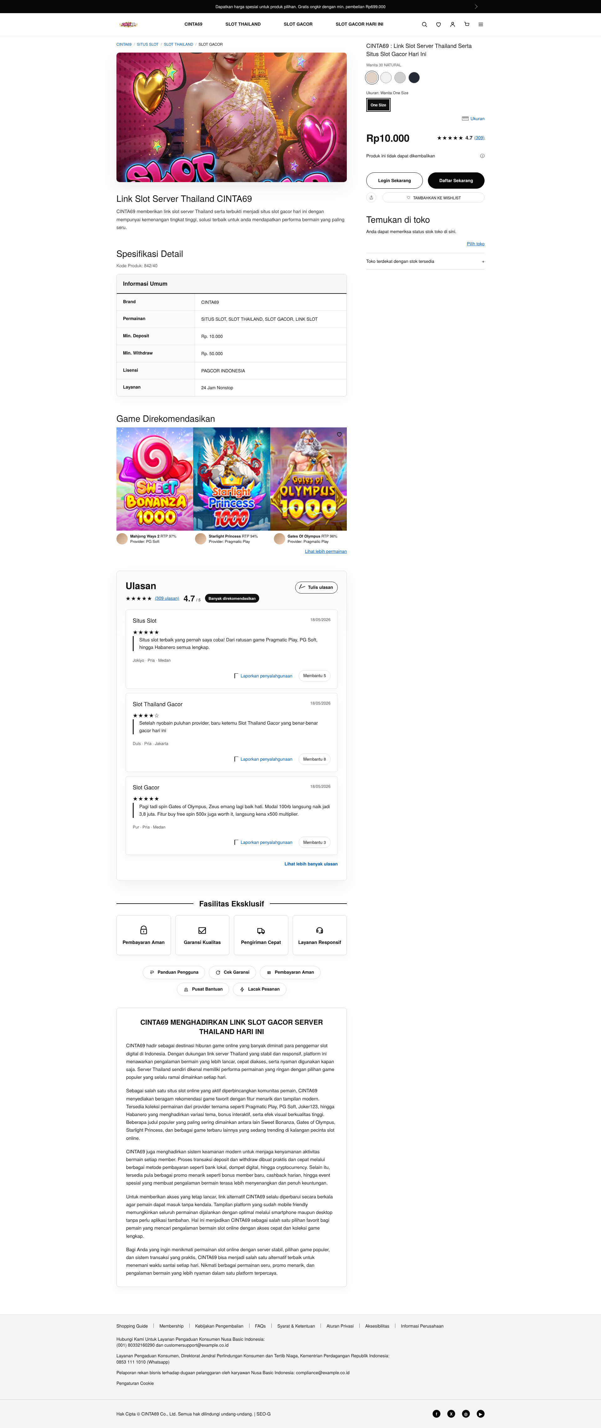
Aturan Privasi (340, 1325)
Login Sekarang (394, 180)
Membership (171, 1325)
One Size (378, 105)
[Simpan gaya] (339, 434)
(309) (479, 137)
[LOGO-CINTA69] (128, 24)
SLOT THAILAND (243, 24)
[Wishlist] (438, 24)
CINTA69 (193, 24)
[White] (386, 77)
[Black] (414, 77)
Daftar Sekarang (456, 180)
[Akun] (452, 24)
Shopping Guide (132, 1325)
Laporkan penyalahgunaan (266, 676)
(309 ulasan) (167, 598)
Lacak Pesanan (264, 989)
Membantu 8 (314, 759)
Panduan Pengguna (178, 972)
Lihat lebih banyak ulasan (311, 864)
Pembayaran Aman (294, 972)
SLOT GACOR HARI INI (359, 24)
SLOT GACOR (298, 24)
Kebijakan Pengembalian (219, 1325)
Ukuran (477, 118)
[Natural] (372, 77)
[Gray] (400, 77)
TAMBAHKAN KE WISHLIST (437, 197)
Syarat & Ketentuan (296, 1325)
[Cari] (424, 24)
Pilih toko (476, 243)
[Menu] (481, 24)
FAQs (260, 1325)
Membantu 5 (314, 675)
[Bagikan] (371, 197)
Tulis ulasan (320, 587)
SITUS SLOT (148, 44)
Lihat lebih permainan (326, 551)
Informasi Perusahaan (422, 1325)
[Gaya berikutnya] (340, 479)
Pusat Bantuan (207, 989)
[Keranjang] (466, 24)
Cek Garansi (236, 972)
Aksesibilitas (377, 1325)
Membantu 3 (314, 842)
